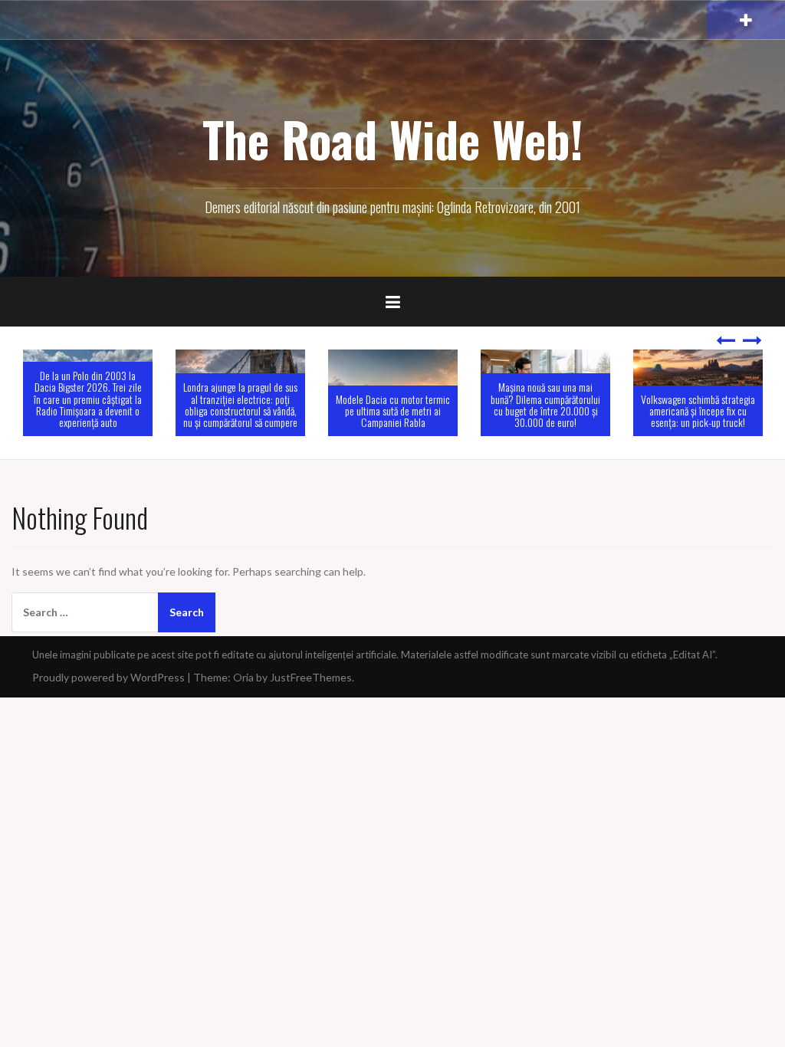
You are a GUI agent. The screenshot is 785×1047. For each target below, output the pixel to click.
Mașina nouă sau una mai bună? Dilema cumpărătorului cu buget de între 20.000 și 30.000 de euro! (452, 404)
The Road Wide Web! (392, 138)
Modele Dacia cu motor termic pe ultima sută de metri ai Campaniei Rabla (299, 411)
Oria (243, 677)
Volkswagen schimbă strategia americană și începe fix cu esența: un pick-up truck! (604, 411)
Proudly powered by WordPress (108, 677)
